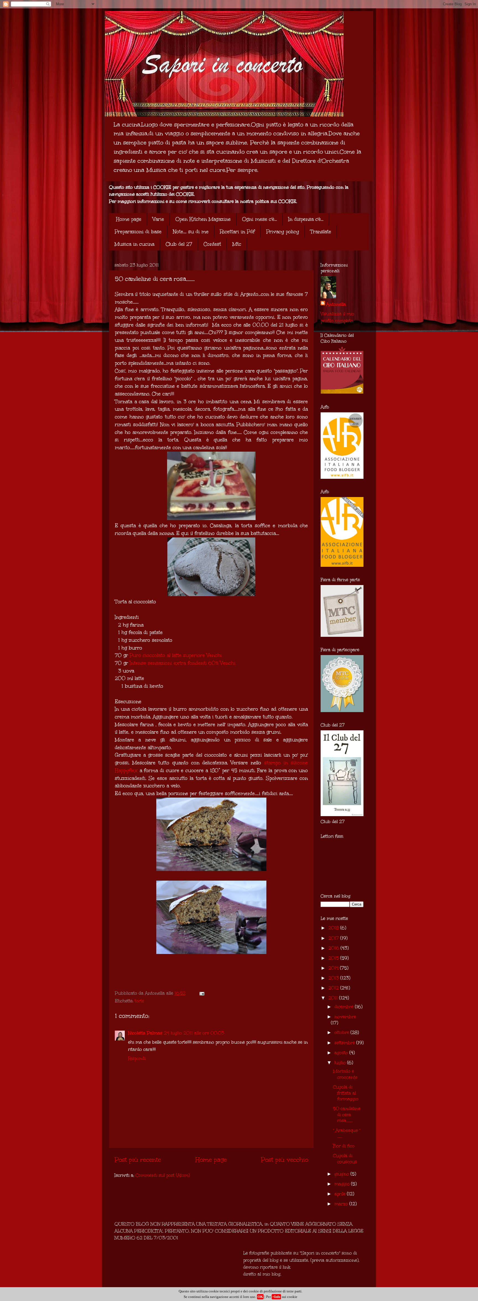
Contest (212, 244)
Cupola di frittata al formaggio (345, 1093)
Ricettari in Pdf (237, 231)
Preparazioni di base (138, 231)
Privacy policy (282, 231)
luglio (340, 1062)
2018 (334, 928)
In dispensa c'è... (305, 219)
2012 (334, 988)
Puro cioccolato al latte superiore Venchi (176, 655)
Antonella (336, 304)
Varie (158, 219)
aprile (340, 1194)
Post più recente (138, 1159)
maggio (342, 1184)
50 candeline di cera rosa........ (346, 1114)
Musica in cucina (134, 244)
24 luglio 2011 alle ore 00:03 (194, 1033)
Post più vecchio (284, 1159)
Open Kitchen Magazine (203, 219)
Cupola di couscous (345, 1159)
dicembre (344, 1007)
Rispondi (137, 1058)
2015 (334, 958)
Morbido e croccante (345, 1074)
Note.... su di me (191, 231)
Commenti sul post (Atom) (163, 1175)
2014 (334, 968)
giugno (342, 1174)
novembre (345, 1017)
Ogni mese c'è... (259, 219)
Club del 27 (179, 244)
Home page (128, 219)
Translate (320, 231)
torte (139, 1001)
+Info (276, 1297)
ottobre (342, 1032)
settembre (345, 1043)
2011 (333, 998)
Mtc (236, 244)
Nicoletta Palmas (145, 1033)
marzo (341, 1204)
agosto (341, 1053)
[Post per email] (201, 993)
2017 (334, 938)
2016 (334, 948)
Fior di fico (344, 1146)
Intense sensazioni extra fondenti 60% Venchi (182, 663)
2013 (334, 978)
